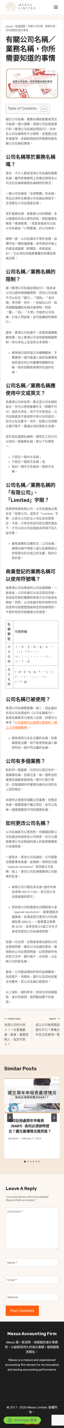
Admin (15, 1138)
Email (12, 1280)
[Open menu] (56, 7)
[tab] (25, 1161)
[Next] (54, 1117)
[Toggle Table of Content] (42, 109)
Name (12, 1262)
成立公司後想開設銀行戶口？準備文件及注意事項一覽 (48, 1026)
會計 (49, 1342)
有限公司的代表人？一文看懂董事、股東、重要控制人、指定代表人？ (16, 1031)
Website (12, 1297)
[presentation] (32, 1095)
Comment (15, 1211)
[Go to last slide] (10, 1117)
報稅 (50, 1347)
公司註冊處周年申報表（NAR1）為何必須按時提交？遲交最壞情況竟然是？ (30, 1126)
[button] (22, 1420)
